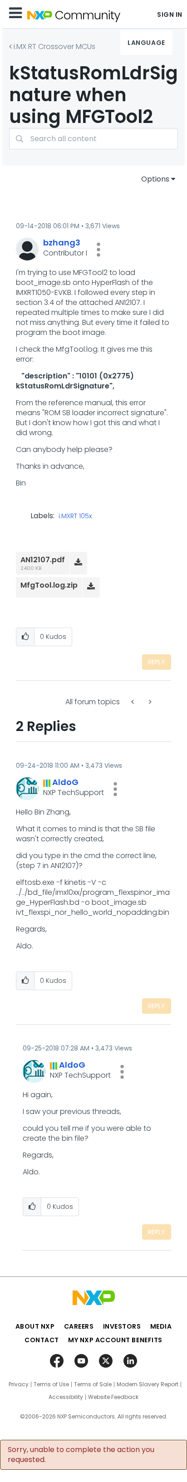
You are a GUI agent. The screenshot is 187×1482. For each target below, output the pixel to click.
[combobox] (93, 138)
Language (146, 42)
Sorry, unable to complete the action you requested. (81, 1455)
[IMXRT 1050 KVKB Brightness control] (133, 701)
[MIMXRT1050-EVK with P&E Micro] (149, 701)
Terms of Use (51, 1384)
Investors (122, 1326)
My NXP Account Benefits (115, 1340)
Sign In (169, 14)
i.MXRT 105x (75, 516)
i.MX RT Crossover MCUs (54, 46)
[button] (98, 249)
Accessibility (66, 1397)
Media (161, 1326)
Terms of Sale (93, 1384)
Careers (79, 1326)
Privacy (19, 1384)
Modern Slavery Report (147, 1384)
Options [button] (155, 179)
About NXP (35, 1326)
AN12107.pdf (42, 560)
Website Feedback (113, 1397)
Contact (42, 1340)
